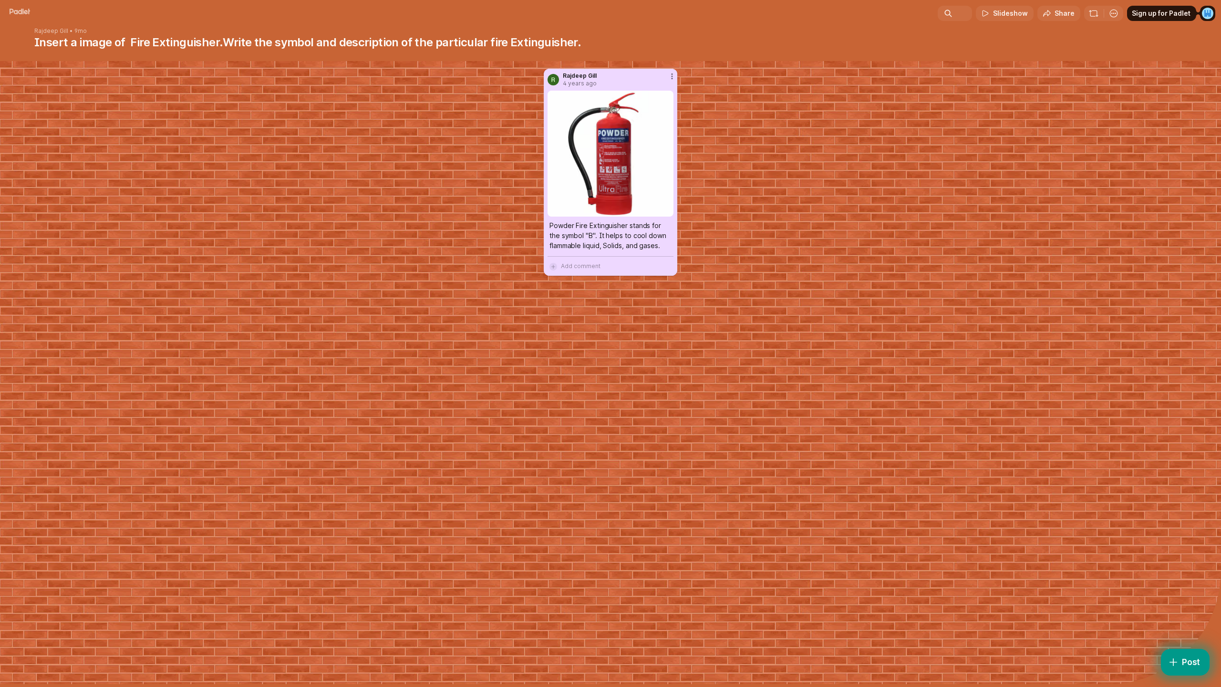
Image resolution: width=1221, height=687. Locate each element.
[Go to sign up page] (1207, 13)
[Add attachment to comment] (553, 266)
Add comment (580, 266)
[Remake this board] (1093, 13)
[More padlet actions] (1113, 13)
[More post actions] (672, 76)
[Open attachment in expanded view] (610, 154)
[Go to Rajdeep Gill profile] (553, 79)
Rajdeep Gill (51, 31)
